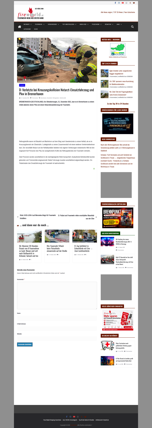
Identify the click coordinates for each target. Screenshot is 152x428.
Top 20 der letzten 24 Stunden (86, 420)
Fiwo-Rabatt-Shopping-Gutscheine (52, 420)
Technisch (22, 85)
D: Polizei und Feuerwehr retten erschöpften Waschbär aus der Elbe (76, 217)
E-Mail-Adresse (21, 323)
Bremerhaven (43, 98)
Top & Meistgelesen (68, 24)
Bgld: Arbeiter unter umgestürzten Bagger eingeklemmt (121, 72)
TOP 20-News (118, 12)
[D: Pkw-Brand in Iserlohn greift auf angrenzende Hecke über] (107, 362)
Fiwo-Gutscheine (129, 12)
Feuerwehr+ (38, 24)
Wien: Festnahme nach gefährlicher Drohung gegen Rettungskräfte (123, 345)
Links (118, 24)
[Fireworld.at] (19, 26)
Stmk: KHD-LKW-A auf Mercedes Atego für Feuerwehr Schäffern (38, 217)
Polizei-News (95, 24)
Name (18, 313)
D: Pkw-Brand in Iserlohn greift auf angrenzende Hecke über (124, 359)
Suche (36, 29)
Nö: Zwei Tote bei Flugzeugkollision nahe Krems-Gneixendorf (121, 93)
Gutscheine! (27, 29)
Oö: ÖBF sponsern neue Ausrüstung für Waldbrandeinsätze (121, 83)
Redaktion (108, 24)
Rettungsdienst (56, 98)
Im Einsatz (26, 24)
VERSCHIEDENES (52, 24)
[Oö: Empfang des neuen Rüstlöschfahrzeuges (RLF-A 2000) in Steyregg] (107, 245)
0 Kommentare (35, 98)
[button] (30, 24)
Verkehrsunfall (63, 98)
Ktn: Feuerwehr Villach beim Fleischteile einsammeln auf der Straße (57, 248)
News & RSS (83, 24)
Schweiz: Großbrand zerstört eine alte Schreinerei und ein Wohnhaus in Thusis (117, 163)
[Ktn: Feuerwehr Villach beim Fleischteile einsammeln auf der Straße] (57, 231)
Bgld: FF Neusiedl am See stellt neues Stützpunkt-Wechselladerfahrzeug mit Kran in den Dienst (124, 260)
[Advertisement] (116, 185)
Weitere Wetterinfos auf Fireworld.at (118, 57)
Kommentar (20, 279)
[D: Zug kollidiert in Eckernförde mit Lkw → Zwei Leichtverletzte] (84, 231)
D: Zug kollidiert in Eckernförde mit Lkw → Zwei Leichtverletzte (83, 248)
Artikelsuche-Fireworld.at (102, 420)
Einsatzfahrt (49, 98)
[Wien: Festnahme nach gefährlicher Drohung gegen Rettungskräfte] (107, 348)
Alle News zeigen (106, 12)
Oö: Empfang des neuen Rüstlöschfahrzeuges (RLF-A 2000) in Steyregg (124, 241)
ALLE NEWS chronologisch (70, 420)
